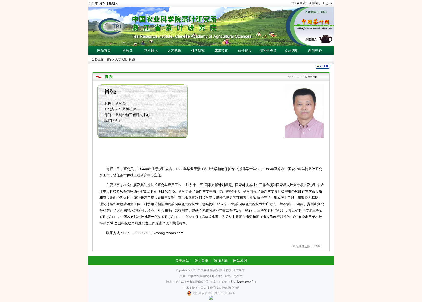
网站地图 (240, 261)
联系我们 (314, 3)
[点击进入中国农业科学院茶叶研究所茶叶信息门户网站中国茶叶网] (211, 26)
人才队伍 (121, 59)
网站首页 (104, 50)
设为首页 (201, 261)
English (327, 3)
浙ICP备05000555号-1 (242, 282)
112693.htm (310, 77)
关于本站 (182, 261)
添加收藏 (221, 261)
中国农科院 (298, 3)
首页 (110, 59)
